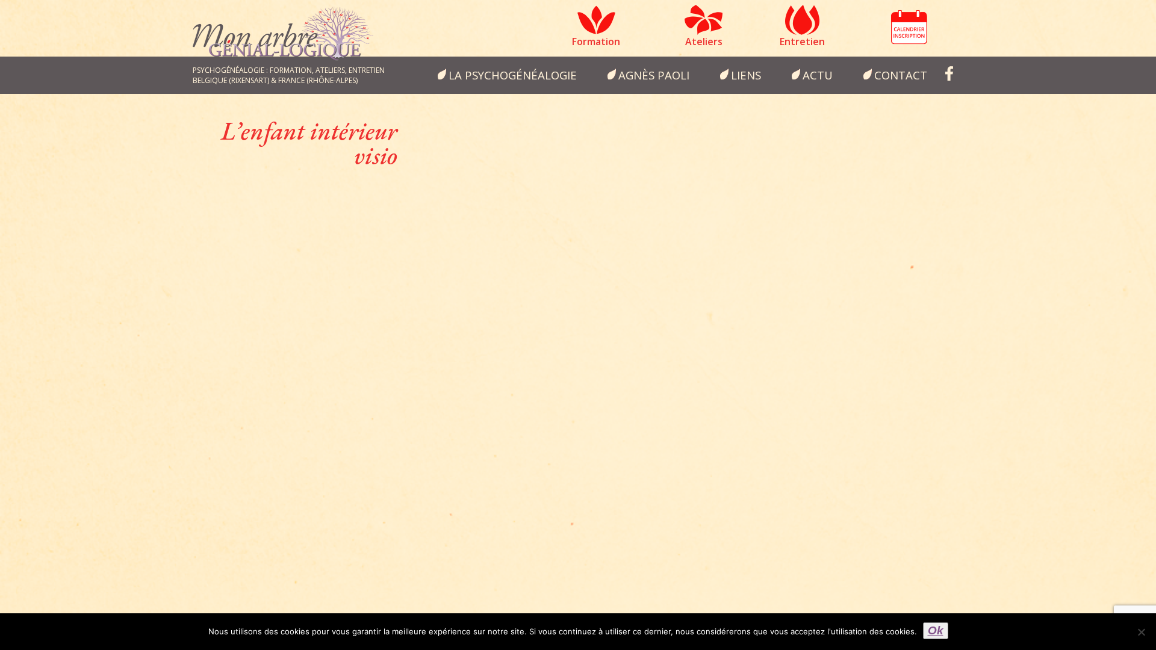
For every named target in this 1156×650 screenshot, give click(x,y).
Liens (746, 74)
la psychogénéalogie (513, 74)
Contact (900, 74)
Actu (818, 74)
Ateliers (703, 41)
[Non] (1141, 632)
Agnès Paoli (653, 74)
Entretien (802, 41)
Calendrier (909, 27)
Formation (596, 41)
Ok (935, 630)
